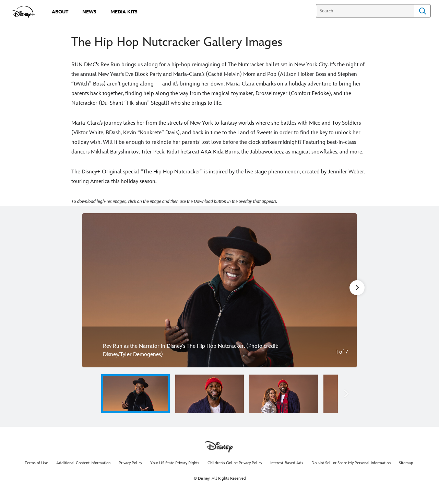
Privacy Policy (130, 463)
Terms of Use (36, 463)
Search (422, 11)
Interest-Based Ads (286, 463)
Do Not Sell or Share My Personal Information (351, 463)
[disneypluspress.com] (23, 12)
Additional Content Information (83, 463)
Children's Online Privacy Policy (234, 463)
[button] (92, 393)
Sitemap (406, 463)
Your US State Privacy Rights (174, 463)
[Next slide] (346, 290)
